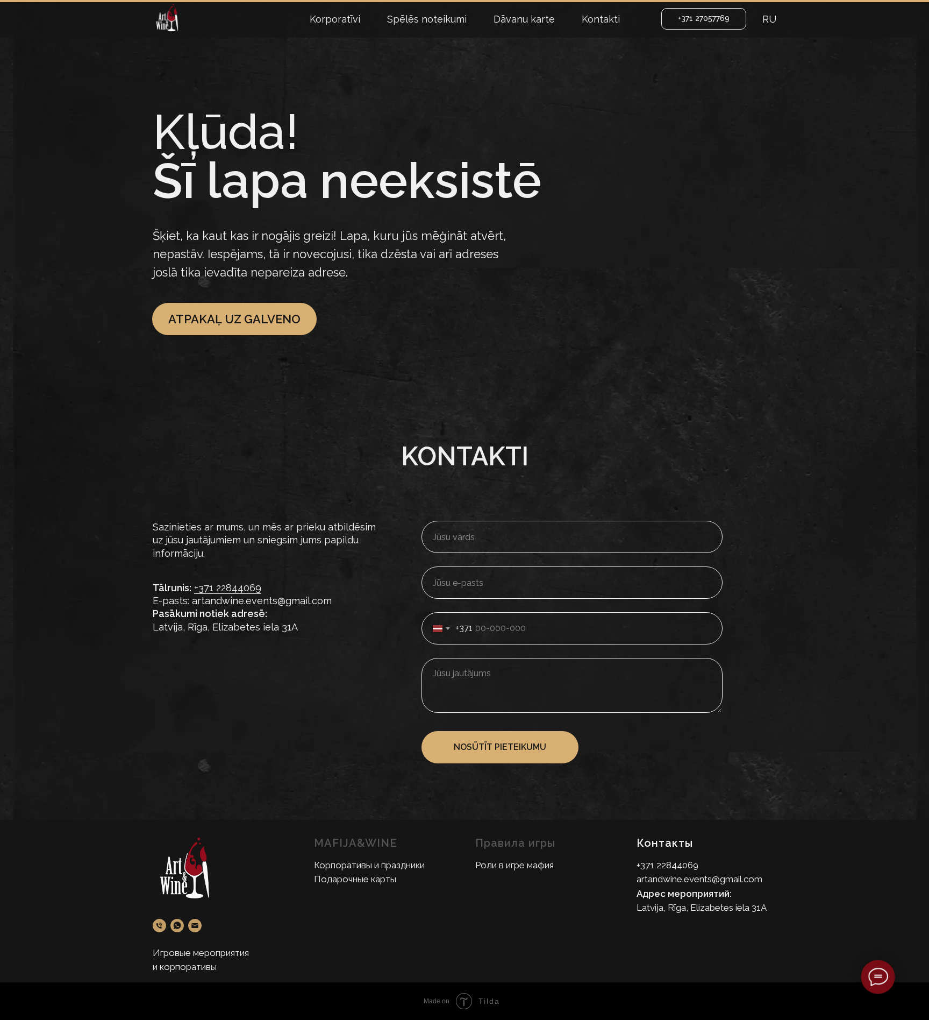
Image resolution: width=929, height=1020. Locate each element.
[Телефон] (159, 925)
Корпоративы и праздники (369, 865)
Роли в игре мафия (514, 865)
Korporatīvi (335, 19)
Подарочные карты (355, 879)
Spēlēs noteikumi (427, 19)
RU (769, 19)
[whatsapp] (177, 925)
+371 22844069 (227, 587)
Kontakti (601, 19)
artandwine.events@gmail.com (699, 879)
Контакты (665, 843)
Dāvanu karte (524, 19)
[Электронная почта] (195, 925)
